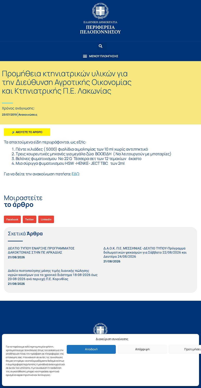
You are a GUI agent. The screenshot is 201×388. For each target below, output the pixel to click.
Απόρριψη (142, 349)
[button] (100, 56)
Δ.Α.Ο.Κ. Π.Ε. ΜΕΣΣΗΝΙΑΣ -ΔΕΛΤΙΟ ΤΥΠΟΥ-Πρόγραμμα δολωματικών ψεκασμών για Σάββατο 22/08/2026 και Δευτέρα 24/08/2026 (145, 252)
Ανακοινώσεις (27, 114)
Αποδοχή (91, 349)
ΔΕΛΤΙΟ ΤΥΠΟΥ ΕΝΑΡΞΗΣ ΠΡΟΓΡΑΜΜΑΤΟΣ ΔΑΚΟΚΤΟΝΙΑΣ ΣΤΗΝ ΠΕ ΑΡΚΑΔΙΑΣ (41, 250)
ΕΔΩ (75, 174)
